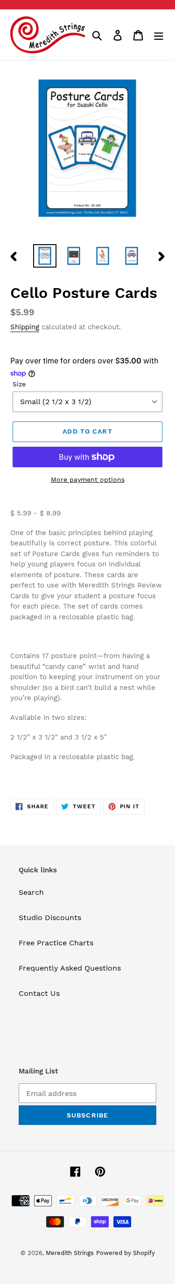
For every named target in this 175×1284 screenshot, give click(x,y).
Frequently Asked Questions (70, 968)
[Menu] (158, 34)
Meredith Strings (70, 1252)
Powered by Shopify (125, 1252)
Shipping (24, 327)
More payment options (88, 479)
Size (19, 384)
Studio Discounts (50, 917)
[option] (44, 256)
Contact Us (39, 993)
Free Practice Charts (56, 942)
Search (31, 892)
